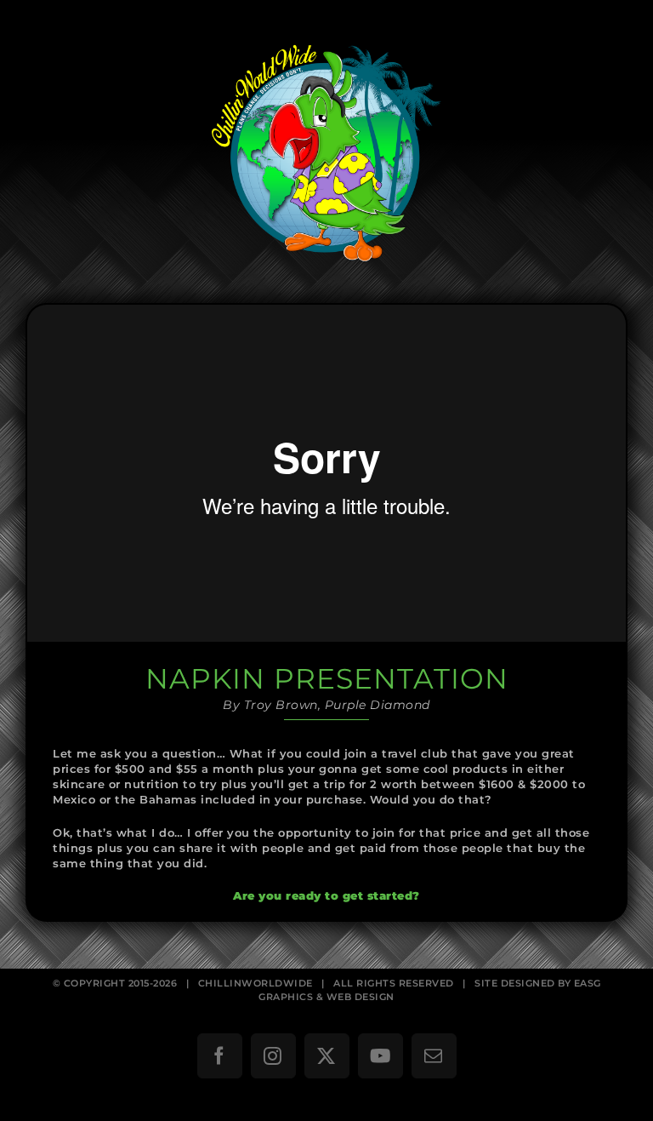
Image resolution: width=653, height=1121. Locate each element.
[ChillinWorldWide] (326, 30)
